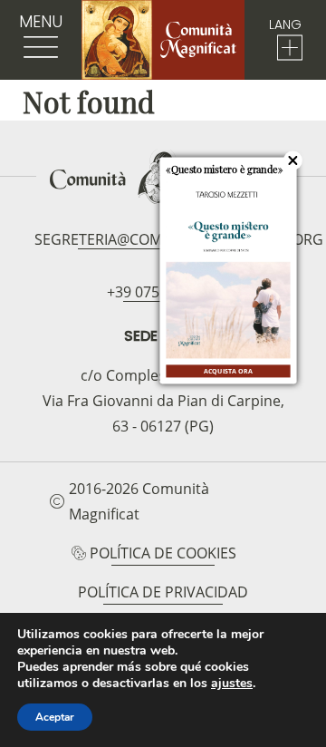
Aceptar (54, 717)
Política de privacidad (163, 592)
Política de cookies (163, 553)
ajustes (232, 683)
